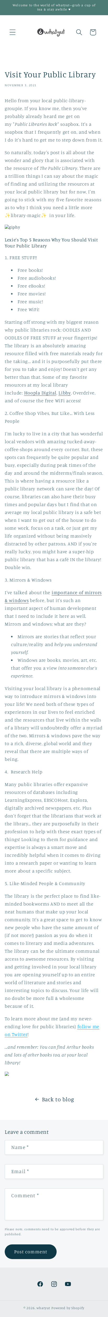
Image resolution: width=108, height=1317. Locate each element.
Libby (64, 392)
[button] (13, 32)
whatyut (43, 1308)
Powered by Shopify (67, 1308)
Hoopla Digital (40, 392)
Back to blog (58, 1099)
